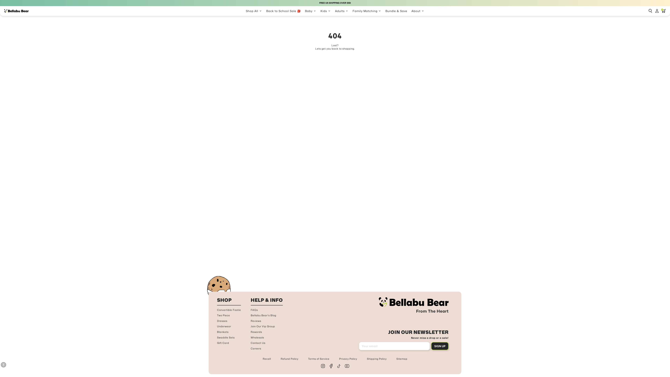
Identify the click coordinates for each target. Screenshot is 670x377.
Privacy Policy (348, 358)
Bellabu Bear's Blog (263, 315)
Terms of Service (318, 358)
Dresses (222, 321)
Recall (267, 358)
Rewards (256, 332)
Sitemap (401, 358)
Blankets (223, 332)
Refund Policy (289, 358)
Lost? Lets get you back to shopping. (335, 47)
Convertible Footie (229, 310)
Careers (256, 348)
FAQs (254, 310)
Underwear (224, 326)
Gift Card (223, 343)
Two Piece (223, 315)
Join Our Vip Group (263, 326)
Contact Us (258, 343)
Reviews (256, 321)
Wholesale (257, 337)
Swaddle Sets (226, 337)
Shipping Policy (377, 358)
